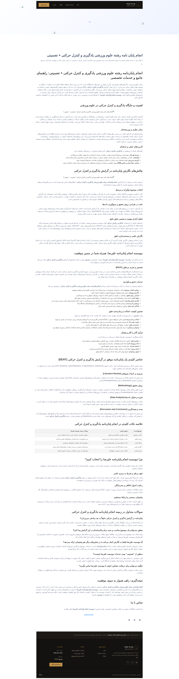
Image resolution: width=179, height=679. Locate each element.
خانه (78, 5)
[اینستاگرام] (136, 662)
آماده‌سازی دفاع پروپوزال (77, 656)
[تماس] (128, 662)
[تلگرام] (132, 662)
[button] (140, 620)
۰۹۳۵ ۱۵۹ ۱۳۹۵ (57, 653)
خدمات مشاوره (70, 5)
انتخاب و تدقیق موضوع (78, 650)
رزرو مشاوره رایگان (56, 664)
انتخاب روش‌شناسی (79, 653)
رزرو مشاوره (44, 5)
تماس (54, 5)
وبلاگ (60, 5)
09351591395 (88, 615)
